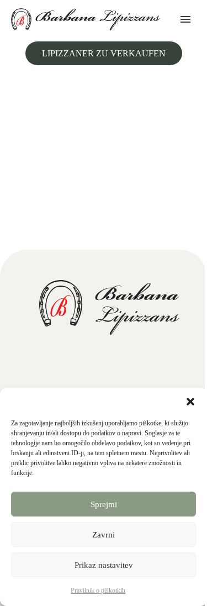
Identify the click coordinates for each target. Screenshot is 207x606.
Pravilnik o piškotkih (98, 590)
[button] (190, 401)
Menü (185, 19)
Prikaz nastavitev (104, 565)
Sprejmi (104, 504)
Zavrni (103, 534)
